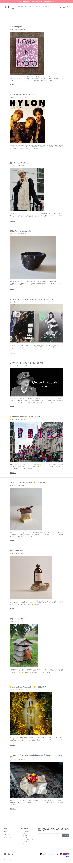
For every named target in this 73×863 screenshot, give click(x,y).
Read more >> (8, 838)
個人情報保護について (27, 840)
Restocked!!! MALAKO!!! (19, 551)
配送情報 (23, 833)
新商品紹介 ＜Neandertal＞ (21, 231)
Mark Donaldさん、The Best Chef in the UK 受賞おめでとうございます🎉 (36, 756)
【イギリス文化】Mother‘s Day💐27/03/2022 (27, 482)
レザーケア (24, 835)
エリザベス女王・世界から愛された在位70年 (26, 363)
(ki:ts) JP (9, 859)
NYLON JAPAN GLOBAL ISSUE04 (23, 95)
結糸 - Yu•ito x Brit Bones (19, 163)
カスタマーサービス (26, 831)
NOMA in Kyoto (16, 27)
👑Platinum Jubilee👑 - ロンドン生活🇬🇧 (25, 417)
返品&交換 (24, 838)
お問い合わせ (24, 844)
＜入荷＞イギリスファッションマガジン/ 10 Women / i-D (31, 299)
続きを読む (12, 84)
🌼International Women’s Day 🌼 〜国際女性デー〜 (29, 687)
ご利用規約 (24, 842)
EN (54, 7)
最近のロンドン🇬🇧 (16, 619)
